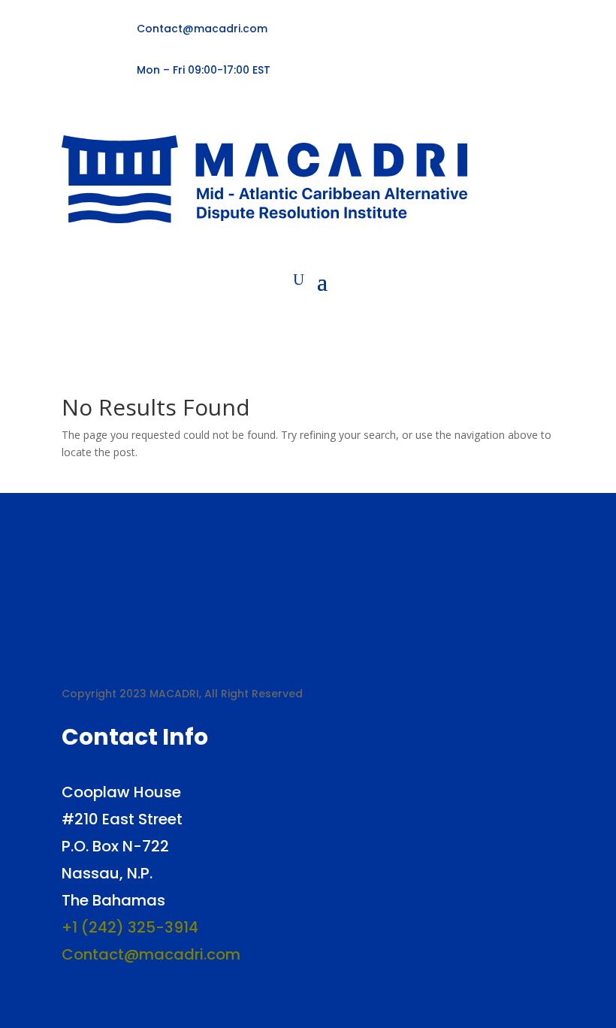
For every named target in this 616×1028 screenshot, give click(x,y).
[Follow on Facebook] (71, 113)
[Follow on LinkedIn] (119, 113)
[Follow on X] (95, 113)
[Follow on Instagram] (143, 113)
